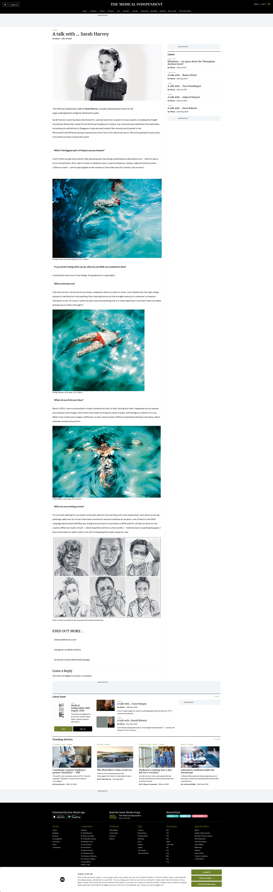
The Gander (142, 850)
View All (216, 696)
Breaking (55, 833)
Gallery (140, 847)
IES (167, 847)
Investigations (57, 839)
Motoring (100, 744)
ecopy (73, 703)
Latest (63, 744)
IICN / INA (169, 844)
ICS (167, 850)
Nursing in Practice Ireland (203, 836)
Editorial (83, 830)
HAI (167, 859)
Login (63, 729)
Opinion (154, 744)
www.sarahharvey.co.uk (65, 639)
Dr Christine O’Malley (88, 859)
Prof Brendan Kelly (87, 853)
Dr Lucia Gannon (86, 844)
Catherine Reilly (189, 784)
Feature (112, 839)
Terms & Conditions (201, 856)
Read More (217, 739)
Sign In (197, 830)
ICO (167, 862)
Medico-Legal (85, 865)
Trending (69, 744)
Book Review (142, 833)
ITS (167, 836)
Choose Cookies (205, 878)
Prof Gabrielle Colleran (88, 839)
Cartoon (140, 830)
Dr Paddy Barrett (86, 833)
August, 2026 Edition (125, 818)
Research (112, 836)
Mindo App (198, 847)
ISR (167, 830)
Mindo (57, 39)
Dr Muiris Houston (87, 850)
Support (197, 850)
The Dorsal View (143, 853)
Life (174, 59)
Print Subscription (201, 842)
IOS (167, 853)
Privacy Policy (199, 853)
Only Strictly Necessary (206, 884)
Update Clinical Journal (202, 833)
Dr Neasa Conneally (145, 744)
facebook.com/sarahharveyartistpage (72, 659)
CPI (167, 833)
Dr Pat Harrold (85, 847)
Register (256, 4)
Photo (54, 844)
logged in (68, 675)
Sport (140, 842)
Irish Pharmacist (200, 839)
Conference (56, 847)
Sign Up (83, 729)
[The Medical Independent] (136, 4)
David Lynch (60, 784)
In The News (56, 744)
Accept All (206, 872)
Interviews (56, 842)
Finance (140, 844)
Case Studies (113, 833)
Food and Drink (143, 836)
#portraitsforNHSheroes (74, 523)
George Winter (86, 862)
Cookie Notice (199, 859)
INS (167, 856)
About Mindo (199, 844)
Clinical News (113, 830)
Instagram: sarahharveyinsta (67, 649)
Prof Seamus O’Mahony (89, 856)
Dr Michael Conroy (87, 842)
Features (183, 744)
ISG (167, 839)
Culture (54, 30)
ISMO (168, 842)
